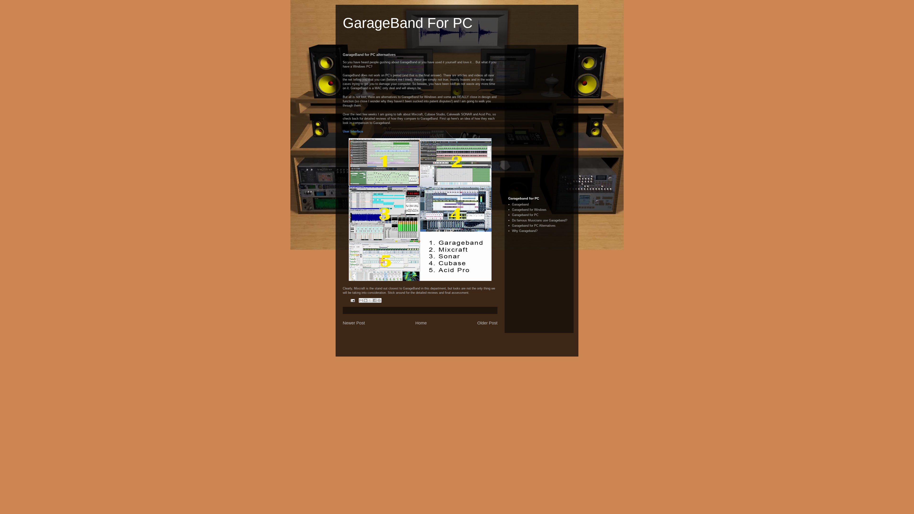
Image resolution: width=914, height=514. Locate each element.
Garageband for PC (525, 215)
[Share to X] (370, 300)
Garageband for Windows (529, 209)
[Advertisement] (539, 120)
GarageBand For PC (407, 23)
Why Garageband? (524, 231)
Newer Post (354, 323)
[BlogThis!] (365, 300)
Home (421, 323)
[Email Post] (352, 300)
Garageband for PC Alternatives (534, 225)
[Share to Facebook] (374, 300)
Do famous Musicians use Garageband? (539, 220)
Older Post (487, 323)
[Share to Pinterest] (379, 300)
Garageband (520, 204)
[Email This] (361, 300)
